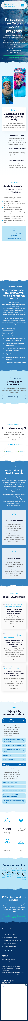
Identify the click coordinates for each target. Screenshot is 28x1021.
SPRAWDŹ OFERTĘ (14, 57)
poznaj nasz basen (7, 334)
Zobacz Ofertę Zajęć (8, 328)
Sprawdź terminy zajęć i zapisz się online (14, 916)
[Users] (11, 950)
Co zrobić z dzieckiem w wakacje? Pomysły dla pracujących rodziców (14, 611)
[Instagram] (2, 950)
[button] (3, 874)
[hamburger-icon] (22, 5)
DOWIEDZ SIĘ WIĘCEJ (14, 397)
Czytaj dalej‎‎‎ (13, 626)
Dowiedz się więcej (14, 444)
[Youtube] (8, 950)
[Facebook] (5, 950)
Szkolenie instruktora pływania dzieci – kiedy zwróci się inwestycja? (14, 673)
